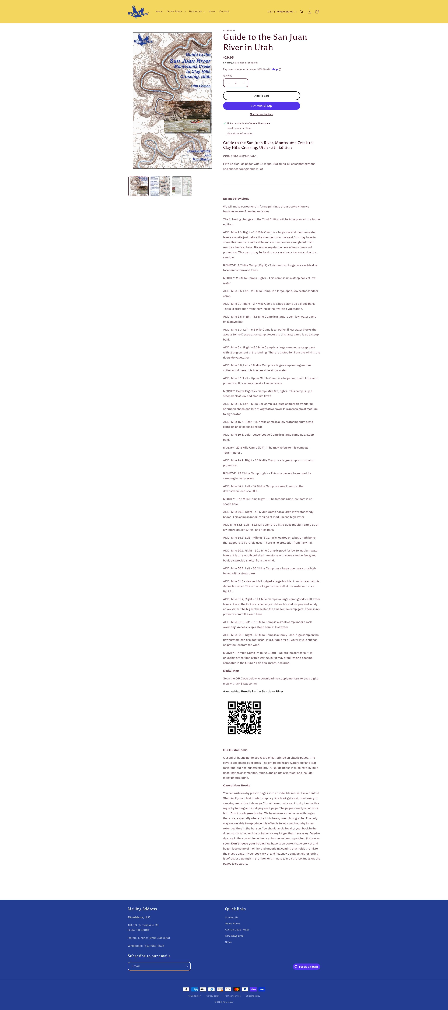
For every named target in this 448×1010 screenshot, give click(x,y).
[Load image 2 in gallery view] (160, 186)
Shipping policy (253, 996)
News (228, 942)
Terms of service (233, 996)
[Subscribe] (186, 966)
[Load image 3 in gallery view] (182, 186)
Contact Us (231, 917)
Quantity (227, 75)
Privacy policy (212, 996)
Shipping (228, 63)
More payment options (261, 114)
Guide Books (232, 923)
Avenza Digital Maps (237, 929)
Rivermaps (228, 1002)
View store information (240, 133)
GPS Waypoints (234, 936)
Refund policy (194, 996)
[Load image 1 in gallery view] (138, 186)
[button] (176, 11)
